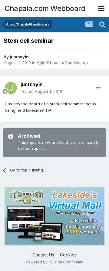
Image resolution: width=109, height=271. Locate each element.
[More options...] (98, 88)
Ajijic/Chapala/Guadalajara (62, 62)
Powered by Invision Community (54, 262)
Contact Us (43, 254)
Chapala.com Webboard (45, 8)
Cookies (68, 254)
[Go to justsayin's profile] (11, 88)
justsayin (19, 56)
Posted (41, 91)
